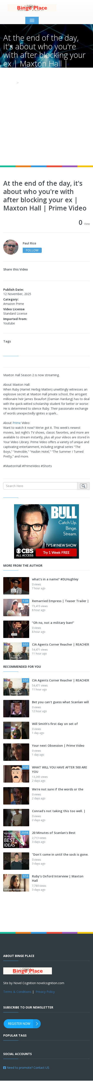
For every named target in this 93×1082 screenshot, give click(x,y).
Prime (17, 423)
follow (32, 250)
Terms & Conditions (17, 992)
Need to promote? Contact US (27, 1067)
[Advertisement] (46, 116)
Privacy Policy (45, 992)
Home (8, 82)
